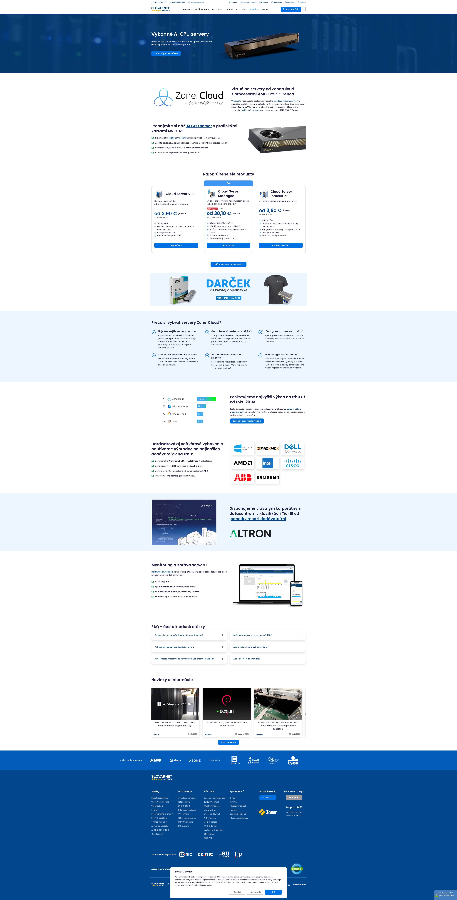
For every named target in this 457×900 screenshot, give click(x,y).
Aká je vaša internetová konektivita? (251, 647)
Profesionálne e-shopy (162, 814)
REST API (208, 838)
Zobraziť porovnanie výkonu (247, 421)
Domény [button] (186, 9)
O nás (232, 798)
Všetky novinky (228, 742)
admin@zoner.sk (197, 2)
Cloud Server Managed (229, 193)
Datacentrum (184, 802)
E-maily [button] (230, 9)
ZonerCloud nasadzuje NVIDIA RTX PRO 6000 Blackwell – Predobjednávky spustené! (278, 725)
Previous (151, 714)
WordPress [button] (217, 9)
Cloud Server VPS (180, 194)
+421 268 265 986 (178, 2)
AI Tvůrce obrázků (159, 826)
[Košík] (304, 9)
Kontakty (291, 2)
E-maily (155, 810)
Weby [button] (242, 9)
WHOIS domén (210, 826)
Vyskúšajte (236, 101)
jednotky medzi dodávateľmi (257, 518)
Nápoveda (277, 2)
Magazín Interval (249, 2)
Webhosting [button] (201, 9)
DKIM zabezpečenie (187, 810)
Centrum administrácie (162, 571)
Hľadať (303, 2)
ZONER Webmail (211, 802)
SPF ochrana (183, 814)
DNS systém (183, 826)
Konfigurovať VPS (281, 245)
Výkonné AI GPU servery (180, 34)
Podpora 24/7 (294, 807)
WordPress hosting (160, 802)
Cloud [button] (253, 9)
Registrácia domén (160, 798)
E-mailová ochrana (187, 798)
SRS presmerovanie (187, 818)
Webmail (264, 2)
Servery (156, 734)
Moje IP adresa (210, 822)
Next (305, 714)
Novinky (234, 2)
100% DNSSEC (184, 806)
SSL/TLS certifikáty (160, 818)
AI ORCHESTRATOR (160, 830)
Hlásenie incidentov (239, 818)
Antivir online (210, 818)
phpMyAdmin (210, 810)
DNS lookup (209, 834)
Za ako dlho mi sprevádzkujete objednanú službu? (179, 635)
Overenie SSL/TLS (212, 814)
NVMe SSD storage (250, 110)
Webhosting (157, 806)
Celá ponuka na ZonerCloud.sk (228, 264)
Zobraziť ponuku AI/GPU (166, 53)
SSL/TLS (264, 9)
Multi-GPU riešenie (178, 138)
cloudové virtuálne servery (286, 101)
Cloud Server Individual (281, 193)
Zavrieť (237, 892)
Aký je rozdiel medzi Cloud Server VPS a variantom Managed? (184, 658)
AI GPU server (199, 126)
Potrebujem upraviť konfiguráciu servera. (174, 647)
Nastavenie (255, 892)
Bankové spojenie (238, 814)
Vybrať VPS (176, 245)
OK (273, 892)
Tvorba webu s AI (159, 822)
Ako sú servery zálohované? (246, 658)
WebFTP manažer (212, 806)
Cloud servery (157, 834)
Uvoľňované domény (213, 830)
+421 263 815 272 (159, 2)
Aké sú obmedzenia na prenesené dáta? (252, 635)
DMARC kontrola (185, 822)
